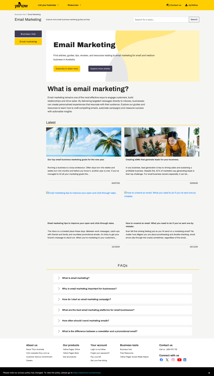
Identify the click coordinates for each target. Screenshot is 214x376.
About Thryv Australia (35, 349)
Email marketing (34, 14)
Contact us (166, 345)
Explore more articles (100, 69)
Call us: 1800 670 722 (168, 349)
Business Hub (20, 14)
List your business (47, 5)
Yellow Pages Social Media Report (134, 357)
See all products (69, 357)
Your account (99, 345)
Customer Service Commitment (39, 357)
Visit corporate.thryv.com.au (37, 353)
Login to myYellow (98, 349)
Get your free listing (99, 361)
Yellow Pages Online (71, 349)
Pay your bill (96, 357)
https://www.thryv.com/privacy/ (87, 373)
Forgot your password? (100, 353)
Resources (73, 5)
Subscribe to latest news (67, 69)
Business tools (129, 345)
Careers (29, 361)
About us (31, 345)
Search (194, 19)
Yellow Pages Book (71, 353)
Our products (71, 345)
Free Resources (126, 353)
